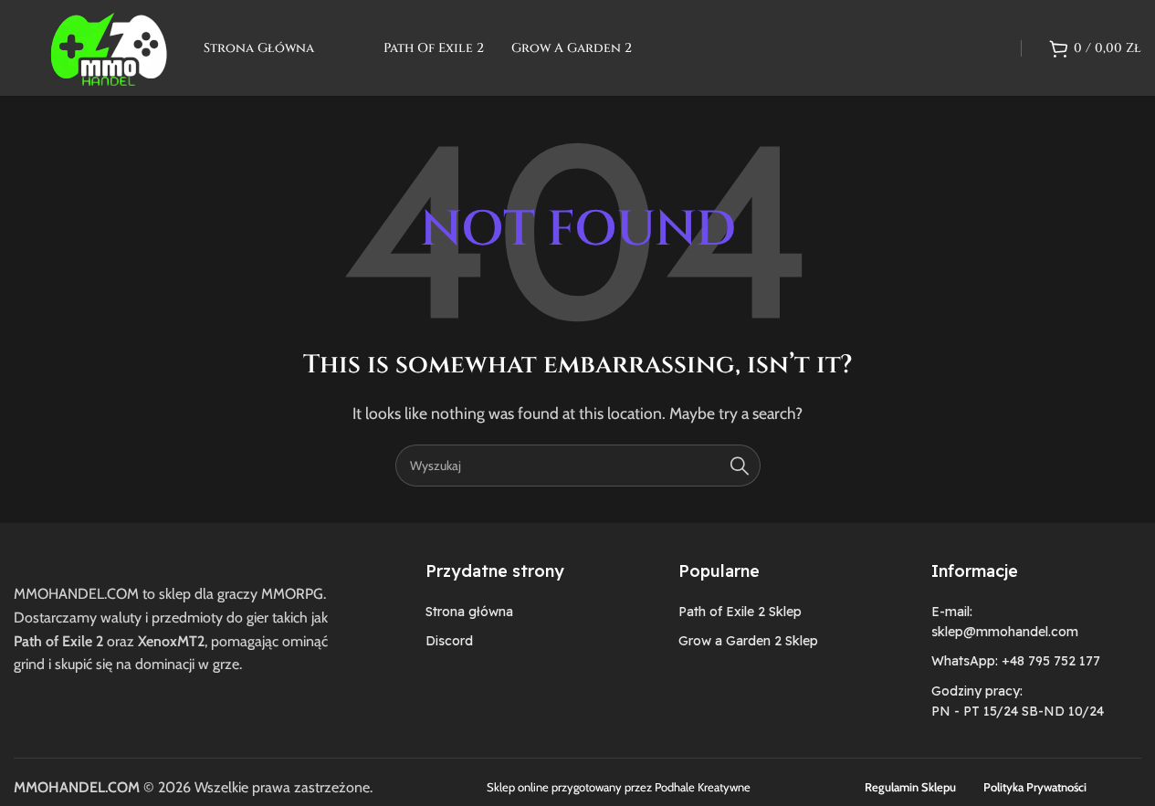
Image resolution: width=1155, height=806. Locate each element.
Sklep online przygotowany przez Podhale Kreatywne (619, 787)
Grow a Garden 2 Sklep (748, 641)
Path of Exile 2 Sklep (740, 611)
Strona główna (469, 611)
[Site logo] (108, 46)
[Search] (740, 466)
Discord (449, 641)
